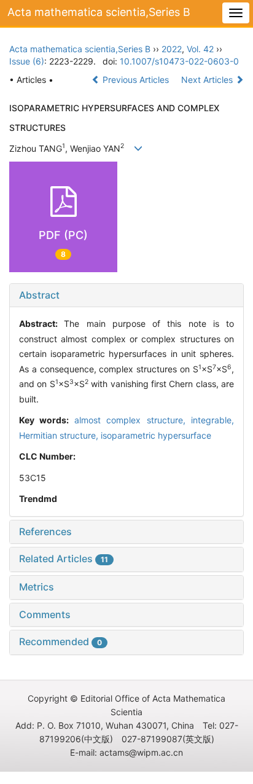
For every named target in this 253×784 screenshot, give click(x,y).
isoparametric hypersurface (156, 435)
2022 (172, 49)
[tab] (126, 295)
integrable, (212, 420)
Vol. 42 (200, 49)
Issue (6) (26, 61)
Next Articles (208, 79)
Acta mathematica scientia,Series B (98, 12)
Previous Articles (135, 79)
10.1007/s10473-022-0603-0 (179, 61)
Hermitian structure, (60, 435)
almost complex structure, (132, 420)
